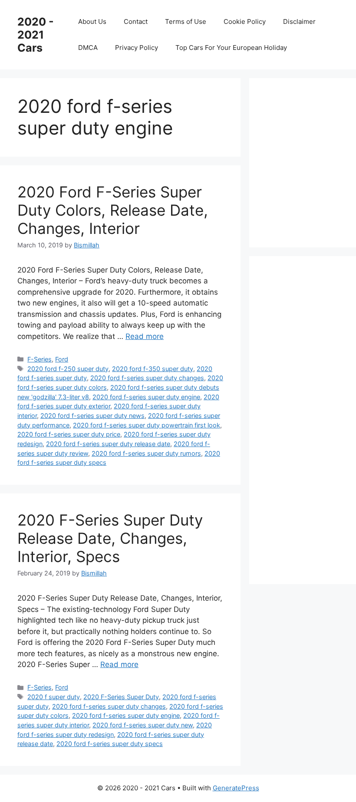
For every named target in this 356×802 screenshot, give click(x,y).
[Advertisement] (311, 161)
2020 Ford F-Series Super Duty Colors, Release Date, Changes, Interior (112, 210)
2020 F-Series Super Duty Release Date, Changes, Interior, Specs (110, 538)
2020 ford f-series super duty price (68, 434)
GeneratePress (236, 788)
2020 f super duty (53, 696)
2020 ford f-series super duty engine (146, 397)
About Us (92, 21)
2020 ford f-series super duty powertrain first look (146, 425)
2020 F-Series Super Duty (121, 696)
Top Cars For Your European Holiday (231, 47)
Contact (136, 21)
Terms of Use (185, 21)
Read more (144, 336)
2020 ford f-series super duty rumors (146, 453)
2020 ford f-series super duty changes (147, 377)
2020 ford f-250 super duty (68, 368)
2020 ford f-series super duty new (142, 725)
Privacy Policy (136, 47)
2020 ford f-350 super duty (152, 368)
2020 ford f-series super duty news (92, 415)
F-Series (39, 359)
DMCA (88, 47)
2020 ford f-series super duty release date (108, 443)
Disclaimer (299, 21)
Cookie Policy (245, 21)
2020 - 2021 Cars (35, 34)
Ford (61, 359)
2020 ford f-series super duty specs (109, 743)
